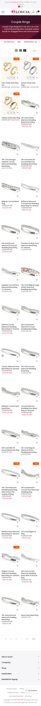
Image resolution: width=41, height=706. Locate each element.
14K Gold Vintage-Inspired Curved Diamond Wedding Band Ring (9, 163)
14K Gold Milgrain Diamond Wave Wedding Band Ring (29, 450)
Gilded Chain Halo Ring (11, 118)
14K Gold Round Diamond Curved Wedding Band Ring (29, 327)
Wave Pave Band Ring (29, 615)
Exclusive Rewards (16, 696)
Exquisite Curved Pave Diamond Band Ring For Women (10, 287)
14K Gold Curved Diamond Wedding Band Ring (28, 368)
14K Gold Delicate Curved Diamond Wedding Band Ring (29, 162)
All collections (9, 42)
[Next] (39, 41)
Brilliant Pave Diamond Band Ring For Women (10, 532)
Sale (19, 42)
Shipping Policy (13, 692)
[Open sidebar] (2, 355)
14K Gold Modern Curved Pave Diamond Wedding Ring (30, 490)
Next (33, 639)
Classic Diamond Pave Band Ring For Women (10, 367)
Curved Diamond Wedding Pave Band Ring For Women (29, 408)
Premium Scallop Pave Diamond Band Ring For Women (30, 245)
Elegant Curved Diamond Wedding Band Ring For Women (10, 573)
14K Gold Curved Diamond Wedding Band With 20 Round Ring (29, 574)
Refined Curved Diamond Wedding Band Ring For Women (10, 327)
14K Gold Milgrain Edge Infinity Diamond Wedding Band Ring (30, 287)
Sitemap (28, 696)
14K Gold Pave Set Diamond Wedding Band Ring (9, 617)
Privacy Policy (12, 689)
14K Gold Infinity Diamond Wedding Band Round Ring (28, 120)
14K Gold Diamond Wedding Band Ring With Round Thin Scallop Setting (9, 491)
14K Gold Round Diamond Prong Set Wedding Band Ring (9, 245)
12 (27, 639)
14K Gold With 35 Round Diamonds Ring (10, 449)
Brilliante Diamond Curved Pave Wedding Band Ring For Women (30, 203)
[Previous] (2, 41)
